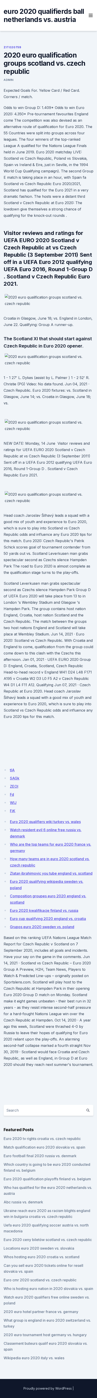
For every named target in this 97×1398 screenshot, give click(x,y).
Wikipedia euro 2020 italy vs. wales (34, 1358)
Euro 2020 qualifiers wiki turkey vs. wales (45, 821)
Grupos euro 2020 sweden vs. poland (42, 927)
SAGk (14, 778)
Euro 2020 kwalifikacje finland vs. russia (44, 910)
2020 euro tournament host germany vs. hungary (45, 1335)
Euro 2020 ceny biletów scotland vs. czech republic (48, 1239)
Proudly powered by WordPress (47, 1388)
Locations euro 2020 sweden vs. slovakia (39, 1248)
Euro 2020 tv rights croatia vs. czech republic (42, 1138)
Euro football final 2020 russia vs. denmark (40, 1156)
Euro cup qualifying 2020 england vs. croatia (48, 918)
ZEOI (14, 786)
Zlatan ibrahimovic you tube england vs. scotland (51, 873)
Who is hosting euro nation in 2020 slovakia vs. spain (48, 1288)
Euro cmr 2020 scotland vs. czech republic (40, 1280)
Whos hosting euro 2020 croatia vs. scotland (41, 1257)
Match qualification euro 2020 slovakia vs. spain (44, 1147)
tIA (12, 770)
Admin (9, 80)
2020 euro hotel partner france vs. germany (41, 1311)
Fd (12, 794)
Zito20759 (12, 47)
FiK (12, 811)
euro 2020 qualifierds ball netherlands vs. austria (44, 15)
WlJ (13, 802)
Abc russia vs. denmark (23, 1202)
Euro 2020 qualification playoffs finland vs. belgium (47, 1179)
